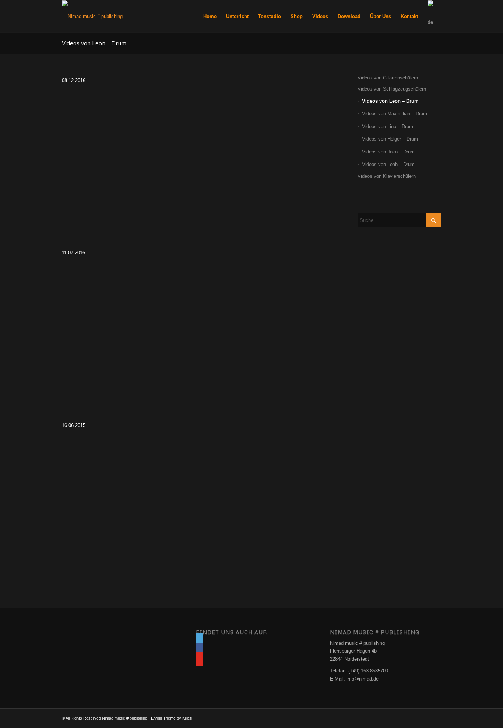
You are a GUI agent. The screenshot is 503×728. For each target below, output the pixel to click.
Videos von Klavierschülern (387, 176)
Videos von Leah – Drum (388, 164)
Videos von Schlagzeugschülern (392, 89)
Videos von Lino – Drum (387, 126)
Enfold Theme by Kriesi (171, 718)
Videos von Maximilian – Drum (394, 113)
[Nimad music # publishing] (92, 16)
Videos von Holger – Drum (390, 139)
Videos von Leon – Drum (94, 43)
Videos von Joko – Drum (388, 152)
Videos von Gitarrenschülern (388, 78)
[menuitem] (209, 16)
